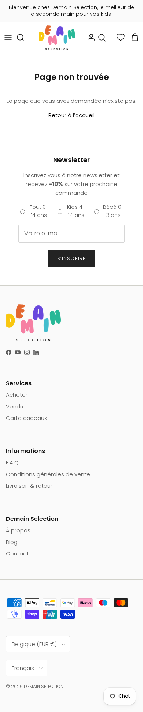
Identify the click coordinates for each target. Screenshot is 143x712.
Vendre (16, 406)
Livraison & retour (29, 486)
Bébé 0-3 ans (113, 211)
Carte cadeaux (26, 418)
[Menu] (8, 37)
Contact (17, 553)
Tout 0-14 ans (39, 211)
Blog (12, 542)
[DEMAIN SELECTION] (56, 37)
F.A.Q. (13, 462)
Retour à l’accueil (71, 115)
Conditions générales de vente (48, 474)
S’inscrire (71, 258)
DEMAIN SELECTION (43, 686)
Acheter (16, 395)
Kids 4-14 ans (76, 211)
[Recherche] (24, 37)
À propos (18, 530)
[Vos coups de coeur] (121, 37)
